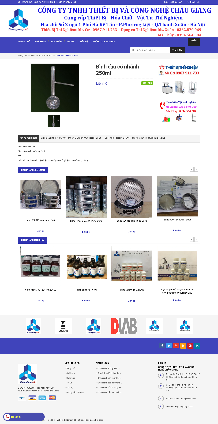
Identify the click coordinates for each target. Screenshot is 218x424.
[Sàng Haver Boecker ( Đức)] (177, 196)
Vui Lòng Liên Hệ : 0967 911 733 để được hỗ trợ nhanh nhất (71, 138)
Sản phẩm (70, 377)
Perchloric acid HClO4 (86, 289)
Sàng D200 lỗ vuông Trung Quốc (86, 221)
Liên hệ (69, 387)
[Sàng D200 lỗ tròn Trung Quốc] (131, 196)
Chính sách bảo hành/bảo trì (110, 392)
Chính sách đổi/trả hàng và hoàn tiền (113, 387)
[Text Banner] (179, 111)
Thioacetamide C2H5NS (132, 290)
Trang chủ (70, 368)
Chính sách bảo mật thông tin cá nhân (114, 382)
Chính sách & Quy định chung (110, 368)
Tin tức (69, 382)
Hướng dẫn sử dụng (75, 392)
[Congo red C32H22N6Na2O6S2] (40, 266)
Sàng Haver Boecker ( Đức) (177, 219)
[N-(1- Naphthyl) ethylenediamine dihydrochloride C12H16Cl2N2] (177, 266)
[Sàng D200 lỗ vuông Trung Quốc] (86, 196)
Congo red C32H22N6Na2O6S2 (40, 289)
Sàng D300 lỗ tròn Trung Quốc (41, 220)
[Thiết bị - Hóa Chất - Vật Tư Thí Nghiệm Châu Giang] (109, 20)
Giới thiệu (70, 373)
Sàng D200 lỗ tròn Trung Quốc (132, 221)
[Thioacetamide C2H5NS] (131, 266)
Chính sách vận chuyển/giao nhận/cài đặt (115, 377)
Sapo (101, 419)
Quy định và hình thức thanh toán (112, 373)
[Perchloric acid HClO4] (86, 266)
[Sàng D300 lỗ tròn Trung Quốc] (40, 196)
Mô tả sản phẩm (28, 138)
